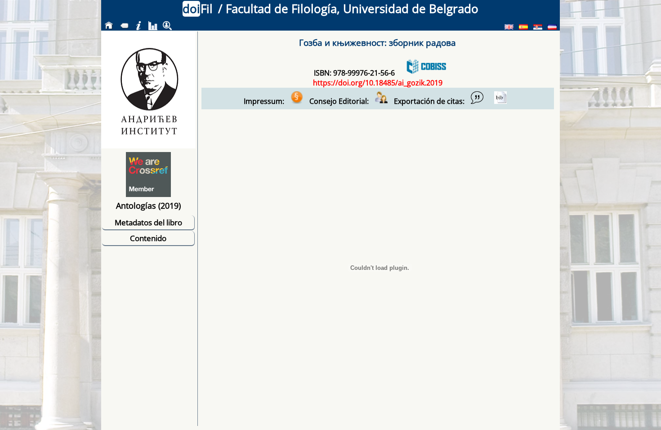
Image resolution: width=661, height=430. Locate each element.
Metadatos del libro (148, 222)
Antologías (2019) (148, 205)
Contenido (148, 238)
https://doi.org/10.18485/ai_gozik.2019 (377, 83)
